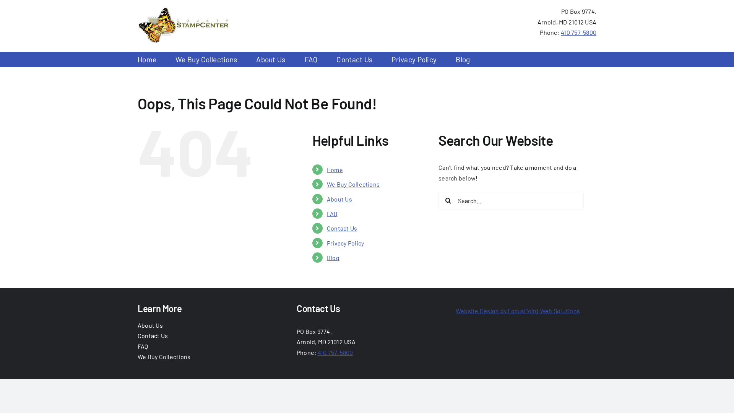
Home (335, 169)
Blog (333, 257)
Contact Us (342, 228)
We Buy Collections (353, 184)
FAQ (332, 213)
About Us (339, 199)
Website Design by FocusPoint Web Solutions (518, 310)
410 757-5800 (578, 32)
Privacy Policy (345, 243)
